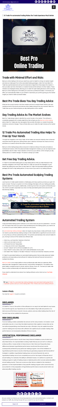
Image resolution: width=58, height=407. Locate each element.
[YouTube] (45, 1)
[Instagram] (51, 1)
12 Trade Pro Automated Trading (20, 132)
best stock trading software (45, 283)
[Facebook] (36, 1)
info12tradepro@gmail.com (11, 2)
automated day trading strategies (13, 231)
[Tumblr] (54, 1)
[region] (29, 401)
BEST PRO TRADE (33, 283)
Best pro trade (6, 262)
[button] (54, 7)
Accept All (42, 404)
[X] (39, 1)
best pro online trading (46, 120)
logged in (11, 294)
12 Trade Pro (11, 282)
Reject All (15, 404)
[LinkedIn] (42, 1)
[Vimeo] (48, 1)
